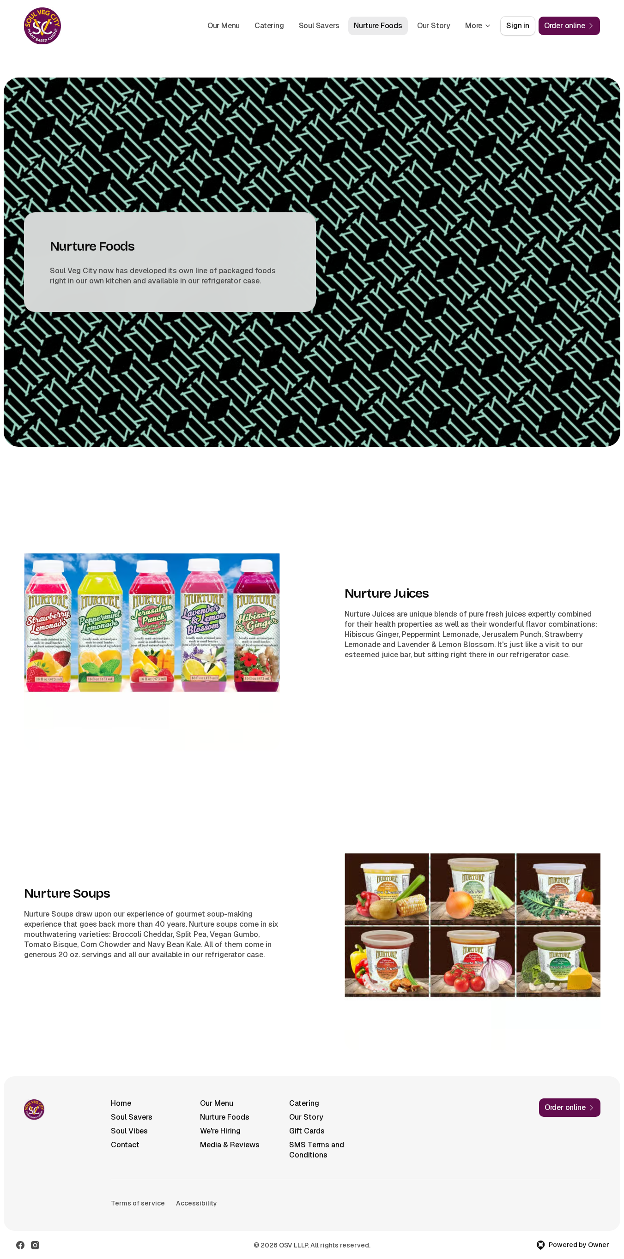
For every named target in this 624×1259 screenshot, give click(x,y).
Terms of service (138, 1203)
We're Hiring (220, 1131)
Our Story (433, 25)
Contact (125, 1145)
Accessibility (196, 1203)
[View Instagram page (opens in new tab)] (35, 1245)
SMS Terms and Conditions (316, 1150)
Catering (269, 25)
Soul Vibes (129, 1131)
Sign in (517, 25)
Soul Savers (319, 25)
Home (121, 1103)
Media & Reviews (230, 1145)
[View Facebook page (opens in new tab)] (20, 1245)
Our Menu (223, 25)
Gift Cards (307, 1131)
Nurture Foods (378, 25)
